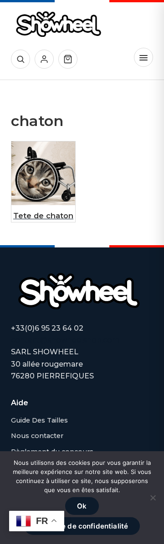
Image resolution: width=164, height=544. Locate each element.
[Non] (152, 497)
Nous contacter (37, 436)
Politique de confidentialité (82, 526)
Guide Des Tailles (39, 420)
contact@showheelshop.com (65, 340)
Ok (82, 506)
